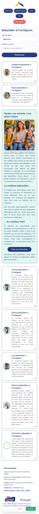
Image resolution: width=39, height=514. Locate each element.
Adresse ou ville (7, 44)
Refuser (20, 509)
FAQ (19, 16)
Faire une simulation (19, 249)
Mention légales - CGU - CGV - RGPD (17, 490)
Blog (31, 11)
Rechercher (19, 55)
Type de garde (7, 35)
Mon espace (19, 22)
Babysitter (8, 11)
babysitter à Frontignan (21, 66)
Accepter (31, 509)
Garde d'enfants (20, 11)
